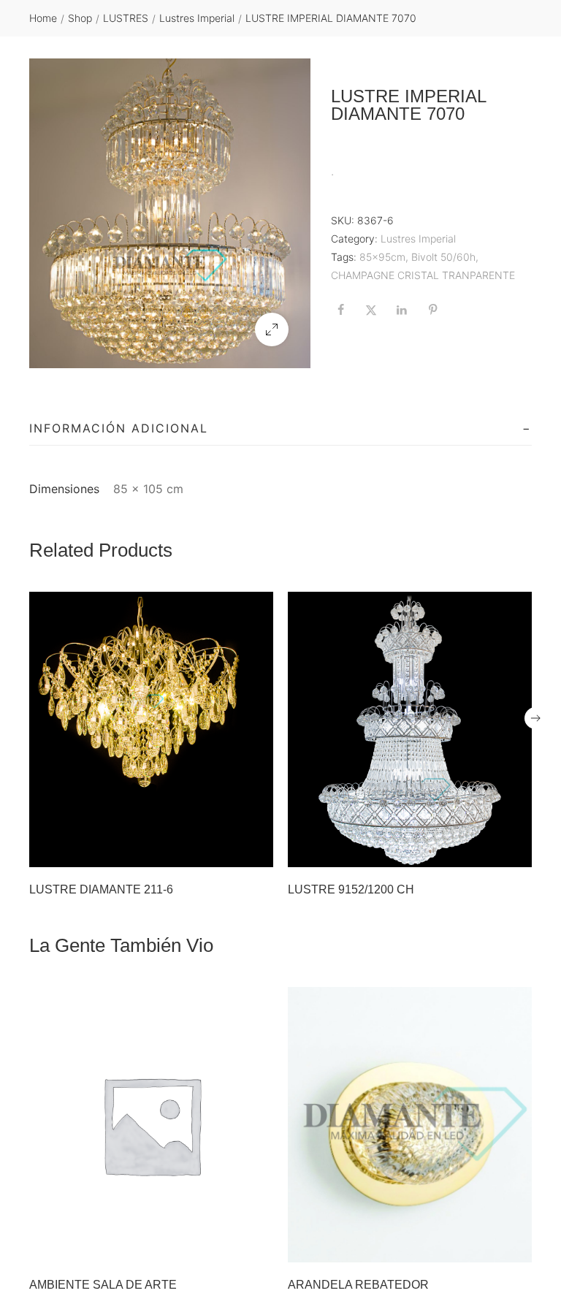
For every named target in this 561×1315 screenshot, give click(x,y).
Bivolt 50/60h (443, 257)
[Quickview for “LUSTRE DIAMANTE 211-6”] (151, 729)
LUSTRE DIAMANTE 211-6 (101, 889)
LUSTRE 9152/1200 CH (351, 889)
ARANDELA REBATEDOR (358, 1284)
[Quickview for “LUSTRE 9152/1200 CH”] (410, 729)
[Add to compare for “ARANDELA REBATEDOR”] (516, 1247)
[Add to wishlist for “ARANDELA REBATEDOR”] (485, 1247)
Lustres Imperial (196, 18)
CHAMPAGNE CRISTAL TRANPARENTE (423, 275)
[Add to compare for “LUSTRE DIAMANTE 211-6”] (258, 851)
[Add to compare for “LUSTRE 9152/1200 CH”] (516, 851)
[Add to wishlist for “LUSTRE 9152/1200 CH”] (485, 851)
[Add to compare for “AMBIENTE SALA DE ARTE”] (258, 1247)
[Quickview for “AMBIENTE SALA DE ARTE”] (151, 1124)
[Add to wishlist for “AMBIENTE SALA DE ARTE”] (227, 1247)
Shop (80, 18)
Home (43, 18)
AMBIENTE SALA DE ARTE (103, 1284)
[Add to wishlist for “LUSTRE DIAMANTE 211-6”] (227, 851)
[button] (272, 329)
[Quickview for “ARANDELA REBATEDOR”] (410, 1124)
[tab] (280, 429)
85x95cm (382, 257)
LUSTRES (125, 18)
